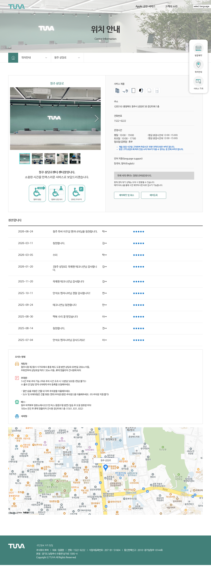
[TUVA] (16, 6)
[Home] (13, 58)
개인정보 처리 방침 (44, 545)
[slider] (138, 231)
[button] (97, 118)
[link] (57, 118)
